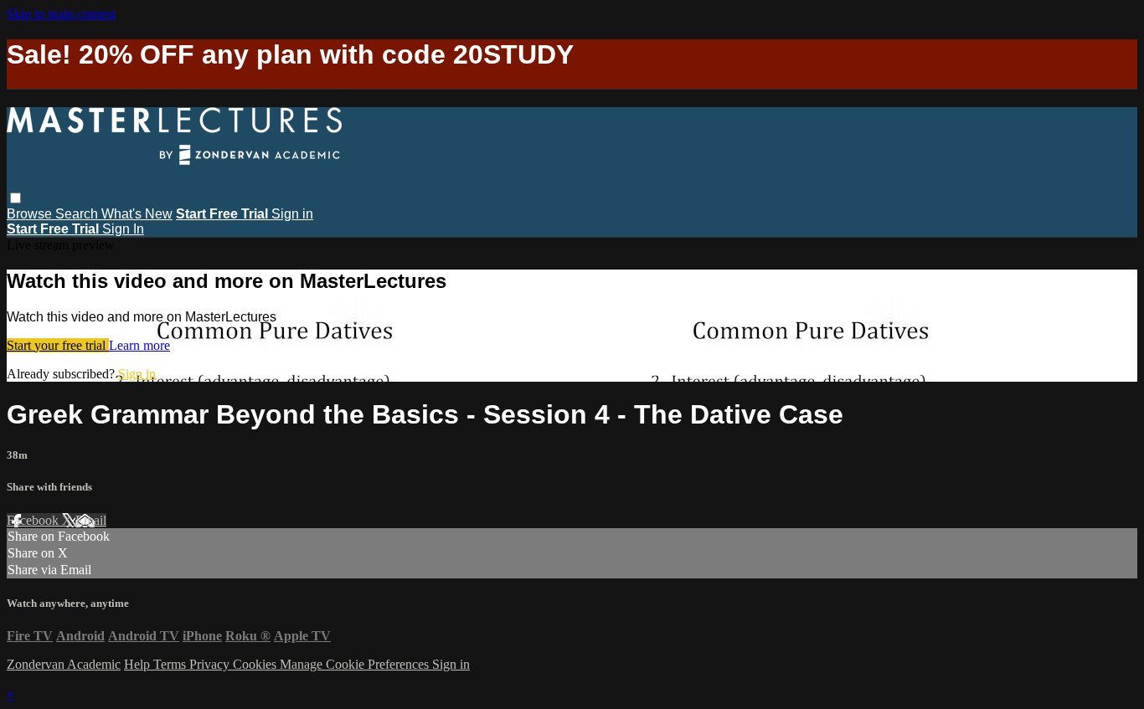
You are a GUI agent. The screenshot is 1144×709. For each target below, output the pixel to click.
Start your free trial (58, 345)
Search (78, 214)
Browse (31, 214)
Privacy (211, 664)
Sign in (292, 214)
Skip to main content (61, 14)
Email (90, 520)
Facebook (34, 520)
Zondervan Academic (64, 664)
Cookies (256, 664)
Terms (171, 664)
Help (138, 664)
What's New (137, 214)
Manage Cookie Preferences (356, 664)
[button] (15, 198)
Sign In (123, 229)
